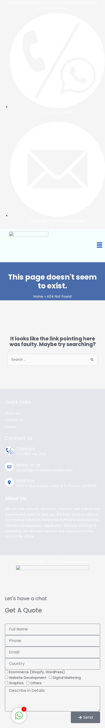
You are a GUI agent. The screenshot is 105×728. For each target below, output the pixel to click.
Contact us (14, 420)
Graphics (16, 683)
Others (36, 683)
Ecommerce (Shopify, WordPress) (37, 672)
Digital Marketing (67, 677)
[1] (19, 718)
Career (11, 426)
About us (12, 413)
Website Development (27, 677)
